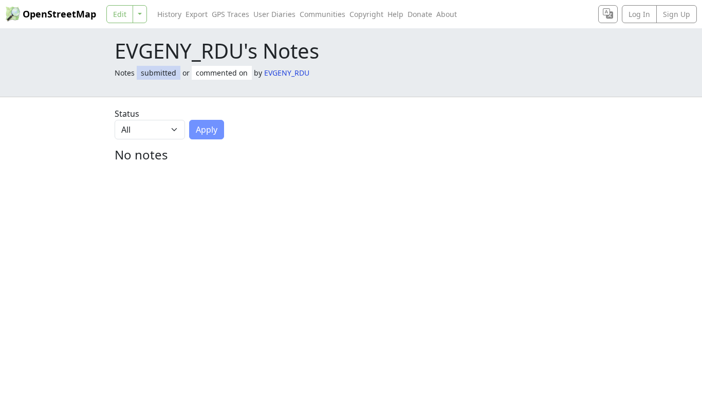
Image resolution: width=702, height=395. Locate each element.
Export (197, 14)
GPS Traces (230, 14)
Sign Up (676, 14)
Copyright (366, 14)
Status (127, 113)
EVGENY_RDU (286, 73)
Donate (420, 14)
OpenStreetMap (59, 14)
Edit (119, 14)
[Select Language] (608, 14)
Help (395, 14)
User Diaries (274, 14)
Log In (639, 14)
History (169, 14)
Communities (322, 14)
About (446, 14)
